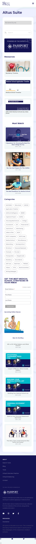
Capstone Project (11, 217)
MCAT (18, 232)
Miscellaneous (22, 240)
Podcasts (8, 252)
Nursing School (20, 244)
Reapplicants (20, 256)
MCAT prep (22, 236)
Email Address (10, 289)
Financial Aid (24, 224)
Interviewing (19, 228)
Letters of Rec (10, 232)
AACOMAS (9, 205)
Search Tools (7, 463)
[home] (6, 3)
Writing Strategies (11, 271)
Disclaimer (6, 522)
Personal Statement (20, 248)
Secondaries (18, 259)
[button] (33, 3)
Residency (9, 259)
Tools (4, 470)
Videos (8, 267)
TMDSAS (25, 263)
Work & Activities (24, 267)
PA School (9, 248)
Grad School (9, 228)
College (24, 220)
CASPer (21, 217)
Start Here (17, 263)
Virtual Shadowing (8, 477)
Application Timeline (12, 209)
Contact (5, 480)
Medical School (10, 240)
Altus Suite (18, 205)
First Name (8, 294)
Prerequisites (10, 256)
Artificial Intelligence (12, 213)
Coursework (9, 224)
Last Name (8, 300)
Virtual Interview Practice (11, 473)
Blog (4, 466)
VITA (14, 267)
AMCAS (26, 205)
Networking (9, 244)
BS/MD (23, 213)
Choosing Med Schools (12, 220)
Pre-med (17, 252)
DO (17, 224)
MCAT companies (11, 236)
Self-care (8, 263)
